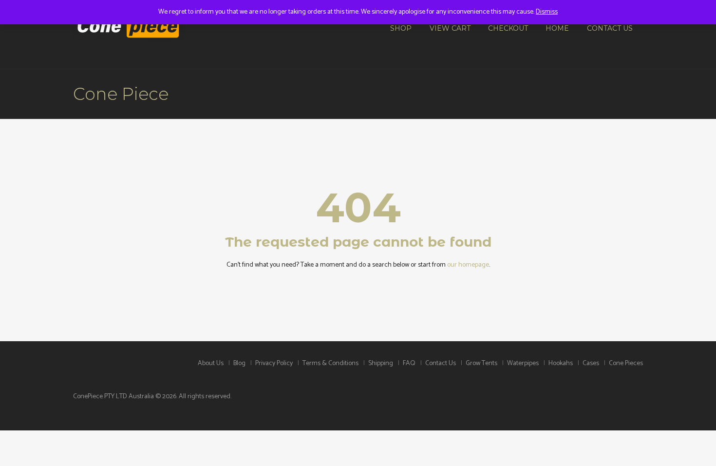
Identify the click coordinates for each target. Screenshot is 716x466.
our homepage (468, 265)
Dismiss (547, 12)
